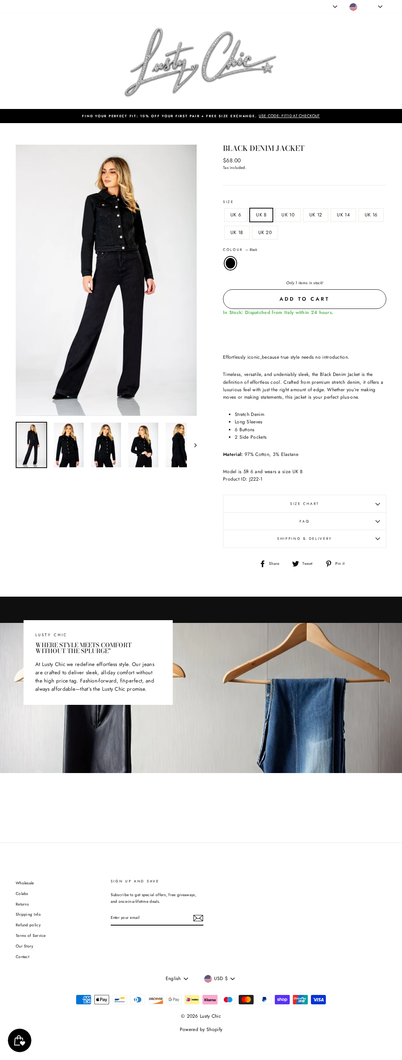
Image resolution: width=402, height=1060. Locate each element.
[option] (201, 116)
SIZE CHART (304, 503)
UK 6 (235, 214)
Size (228, 201)
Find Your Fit (174, 6)
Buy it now (304, 332)
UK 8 (261, 214)
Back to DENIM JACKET (206, 802)
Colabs (22, 894)
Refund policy (28, 925)
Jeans (43, 6)
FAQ (304, 521)
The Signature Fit (102, 6)
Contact (22, 957)
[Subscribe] (198, 918)
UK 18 (236, 232)
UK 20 (265, 232)
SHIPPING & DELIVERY (304, 538)
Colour (240, 249)
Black (230, 263)
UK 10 (287, 214)
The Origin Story (140, 6)
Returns (22, 904)
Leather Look (67, 6)
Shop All (23, 6)
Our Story (24, 946)
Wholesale (25, 883)
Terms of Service (31, 935)
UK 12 (315, 214)
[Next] (192, 445)
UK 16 (371, 214)
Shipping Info (28, 914)
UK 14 (343, 214)
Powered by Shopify (201, 1029)
